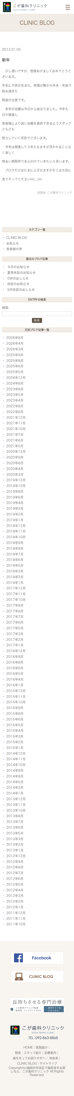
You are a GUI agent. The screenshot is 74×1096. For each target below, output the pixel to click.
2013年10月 (16, 810)
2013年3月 (14, 839)
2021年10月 (16, 428)
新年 (6, 60)
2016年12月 (16, 650)
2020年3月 (14, 474)
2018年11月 (16, 531)
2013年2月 (14, 844)
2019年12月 (16, 480)
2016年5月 (14, 673)
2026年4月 (14, 343)
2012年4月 (14, 890)
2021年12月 (16, 417)
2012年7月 (14, 873)
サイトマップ (48, 1063)
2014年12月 (16, 753)
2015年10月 (16, 702)
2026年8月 (14, 337)
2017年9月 (14, 605)
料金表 (53, 1058)
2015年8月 (14, 713)
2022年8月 (14, 406)
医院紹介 (42, 1047)
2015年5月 (14, 725)
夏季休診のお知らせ (21, 272)
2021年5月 (14, 446)
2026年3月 (14, 349)
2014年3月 (14, 787)
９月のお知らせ (18, 267)
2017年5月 (14, 628)
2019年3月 (14, 508)
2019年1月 (14, 520)
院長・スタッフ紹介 (28, 1052)
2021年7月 (14, 434)
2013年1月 (14, 850)
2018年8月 (14, 548)
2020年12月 (16, 451)
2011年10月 (16, 924)
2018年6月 (14, 559)
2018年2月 (14, 577)
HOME (28, 1047)
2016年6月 (14, 668)
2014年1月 (14, 793)
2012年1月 (14, 907)
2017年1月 (14, 645)
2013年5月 (14, 833)
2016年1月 (14, 685)
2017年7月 (14, 616)
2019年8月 (14, 491)
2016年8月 (14, 662)
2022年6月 (14, 411)
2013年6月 (14, 827)
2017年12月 (16, 588)
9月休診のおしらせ (21, 289)
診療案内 (50, 1052)
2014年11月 (16, 759)
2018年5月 (14, 565)
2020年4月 (14, 468)
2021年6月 (14, 440)
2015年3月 (14, 736)
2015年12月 (16, 690)
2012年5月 (14, 884)
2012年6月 (14, 878)
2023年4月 (14, 400)
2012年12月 (16, 856)
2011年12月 (16, 912)
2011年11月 (16, 918)
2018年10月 (16, 537)
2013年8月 (14, 816)
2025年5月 (14, 372)
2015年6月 (14, 719)
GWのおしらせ (18, 278)
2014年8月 (14, 776)
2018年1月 (14, 582)
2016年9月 (14, 656)
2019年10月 (16, 485)
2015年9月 (14, 707)
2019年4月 (14, 502)
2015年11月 (16, 696)
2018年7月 (14, 554)
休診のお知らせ (18, 284)
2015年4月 (14, 730)
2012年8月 (14, 867)
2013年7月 (14, 821)
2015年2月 (14, 742)
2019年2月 (14, 514)
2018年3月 (14, 571)
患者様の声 (14, 249)
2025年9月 (14, 355)
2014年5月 (14, 782)
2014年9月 (14, 770)
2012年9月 (14, 861)
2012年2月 (14, 901)
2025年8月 (14, 360)
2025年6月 (14, 366)
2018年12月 (16, 525)
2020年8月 (14, 463)
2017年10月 (16, 599)
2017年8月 (14, 611)
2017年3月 (14, 633)
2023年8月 (14, 389)
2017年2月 (14, 639)
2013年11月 (16, 804)
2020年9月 (14, 457)
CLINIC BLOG (16, 237)
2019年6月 (14, 497)
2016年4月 (14, 679)
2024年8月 (14, 383)
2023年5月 (14, 394)
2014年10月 (16, 764)
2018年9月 (14, 542)
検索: (5, 307)
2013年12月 (16, 799)
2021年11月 (16, 423)
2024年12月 (16, 377)
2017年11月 (16, 594)
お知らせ (12, 243)
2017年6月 (14, 622)
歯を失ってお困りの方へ (29, 1058)
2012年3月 (14, 895)
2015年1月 (14, 747)
